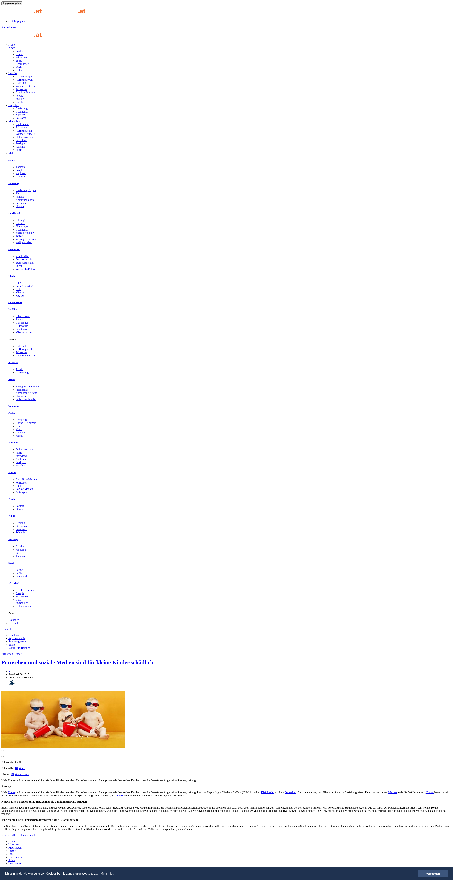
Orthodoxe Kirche (26, 399)
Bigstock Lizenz (20, 774)
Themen (20, 166)
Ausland (20, 522)
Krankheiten (22, 256)
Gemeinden (22, 322)
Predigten (21, 143)
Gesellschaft (22, 63)
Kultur (19, 70)
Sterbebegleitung (25, 262)
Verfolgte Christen (26, 239)
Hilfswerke (22, 325)
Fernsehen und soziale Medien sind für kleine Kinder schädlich (77, 662)
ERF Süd (21, 82)
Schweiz (20, 532)
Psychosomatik (24, 259)
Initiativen (21, 328)
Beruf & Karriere (25, 590)
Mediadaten (15, 847)
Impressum (14, 863)
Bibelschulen (23, 316)
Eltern (11, 792)
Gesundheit (22, 111)
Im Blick (20, 98)
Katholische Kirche (26, 392)
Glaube (20, 101)
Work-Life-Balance (26, 269)
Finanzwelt (22, 596)
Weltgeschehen (24, 242)
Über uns (13, 844)
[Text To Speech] (11, 682)
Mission (20, 292)
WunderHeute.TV (26, 86)
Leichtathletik (23, 576)
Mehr (11, 152)
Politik (19, 51)
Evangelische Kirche (27, 386)
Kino (18, 426)
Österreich (21, 529)
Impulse (12, 73)
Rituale (20, 295)
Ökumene (21, 396)
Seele (19, 552)
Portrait (20, 505)
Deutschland (23, 526)
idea (10, 671)
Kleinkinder (267, 792)
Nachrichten (22, 124)
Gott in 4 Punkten (25, 92)
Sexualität (21, 203)
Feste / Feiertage (25, 285)
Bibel (19, 282)
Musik (19, 435)
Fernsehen (21, 482)
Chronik (20, 223)
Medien (20, 66)
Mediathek (14, 121)
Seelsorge (21, 117)
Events (19, 319)
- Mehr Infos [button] (106, 873)
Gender (20, 546)
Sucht (19, 265)
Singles (20, 206)
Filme (19, 149)
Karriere (20, 114)
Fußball (20, 572)
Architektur (22, 419)
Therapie (20, 555)
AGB (11, 860)
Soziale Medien (24, 488)
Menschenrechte (25, 232)
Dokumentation (24, 137)
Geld (18, 599)
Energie (20, 593)
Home (11, 44)
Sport (19, 60)
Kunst (19, 429)
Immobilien (22, 602)
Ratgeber (13, 105)
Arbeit (19, 369)
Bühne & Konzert (26, 422)
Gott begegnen (16, 21)
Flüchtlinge (22, 226)
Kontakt (13, 841)
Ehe (18, 193)
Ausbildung (22, 372)
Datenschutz (15, 857)
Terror (19, 235)
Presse (12, 850)
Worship (20, 146)
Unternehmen (23, 606)
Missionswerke (24, 332)
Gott (18, 289)
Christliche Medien (26, 479)
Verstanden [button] (433, 873)
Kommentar (14, 406)
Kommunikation (25, 199)
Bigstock (20, 768)
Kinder (430, 792)
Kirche (19, 54)
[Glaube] (22, 38)
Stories (19, 509)
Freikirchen (22, 389)
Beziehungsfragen (26, 190)
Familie (20, 196)
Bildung (20, 220)
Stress (120, 795)
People (19, 95)
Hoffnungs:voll (24, 79)
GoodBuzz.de (15, 302)
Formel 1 (21, 569)
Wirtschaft (21, 57)
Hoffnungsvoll (24, 130)
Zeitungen (21, 492)
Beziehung (22, 108)
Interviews (21, 140)
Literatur (20, 432)
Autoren (20, 176)
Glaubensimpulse (25, 76)
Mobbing (21, 549)
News (11, 47)
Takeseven (21, 89)
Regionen (21, 173)
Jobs (10, 853)
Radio (19, 485)
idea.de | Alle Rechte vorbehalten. (20, 835)
